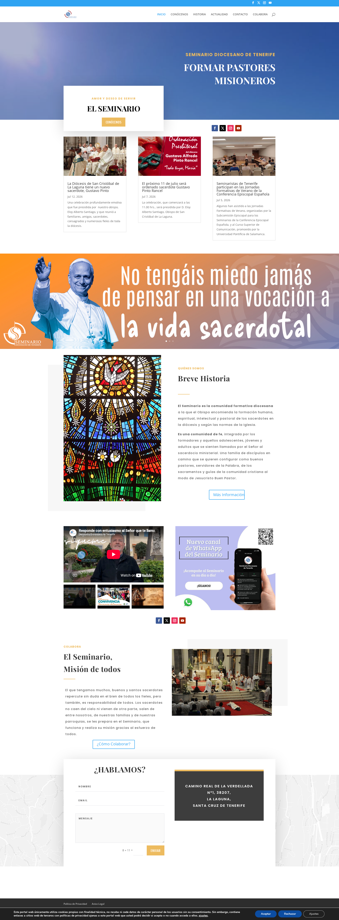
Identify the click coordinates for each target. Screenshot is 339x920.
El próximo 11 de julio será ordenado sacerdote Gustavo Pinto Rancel (166, 187)
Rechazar (290, 914)
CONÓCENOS (179, 14)
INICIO (161, 14)
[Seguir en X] (223, 128)
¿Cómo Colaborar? (113, 744)
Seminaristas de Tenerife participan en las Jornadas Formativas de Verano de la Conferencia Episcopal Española (243, 188)
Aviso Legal (98, 903)
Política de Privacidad (75, 903)
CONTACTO (240, 14)
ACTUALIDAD (219, 14)
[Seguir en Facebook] (215, 128)
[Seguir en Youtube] (238, 128)
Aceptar (266, 914)
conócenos (113, 122)
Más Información (228, 494)
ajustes (203, 915)
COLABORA (260, 14)
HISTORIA (199, 14)
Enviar (155, 850)
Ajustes (314, 914)
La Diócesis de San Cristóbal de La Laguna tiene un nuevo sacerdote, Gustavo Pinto (93, 187)
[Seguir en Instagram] (230, 128)
